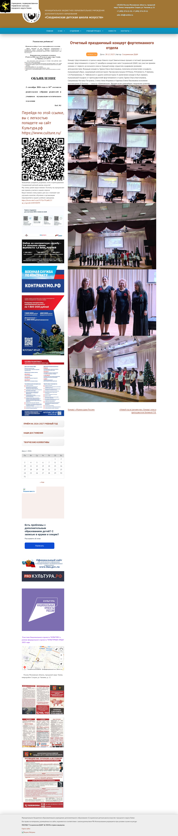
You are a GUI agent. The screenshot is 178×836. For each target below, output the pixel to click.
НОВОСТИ (112, 31)
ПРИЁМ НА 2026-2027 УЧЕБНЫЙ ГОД (41, 423)
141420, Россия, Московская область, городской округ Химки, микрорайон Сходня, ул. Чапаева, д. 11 (134, 6)
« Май (42, 482)
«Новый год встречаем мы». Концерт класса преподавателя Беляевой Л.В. (137, 411)
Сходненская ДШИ (130, 54)
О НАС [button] (60, 31)
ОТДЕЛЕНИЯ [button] (74, 31)
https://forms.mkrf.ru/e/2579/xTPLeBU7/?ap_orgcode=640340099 (37, 201)
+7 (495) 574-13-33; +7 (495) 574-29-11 (132, 11)
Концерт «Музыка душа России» (81, 409)
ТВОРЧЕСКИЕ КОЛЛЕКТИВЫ (36, 442)
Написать (39, 546)
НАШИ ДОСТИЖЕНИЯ (33, 433)
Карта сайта (26, 829)
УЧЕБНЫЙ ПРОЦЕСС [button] (93, 31)
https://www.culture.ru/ (41, 132)
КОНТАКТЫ (125, 31)
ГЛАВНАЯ (49, 31)
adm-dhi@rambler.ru (124, 15)
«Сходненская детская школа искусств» (74, 17)
